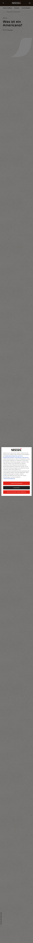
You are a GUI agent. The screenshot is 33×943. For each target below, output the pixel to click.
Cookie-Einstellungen (16, 483)
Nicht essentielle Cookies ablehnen (16, 492)
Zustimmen (16, 487)
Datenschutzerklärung (9, 478)
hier (6, 475)
